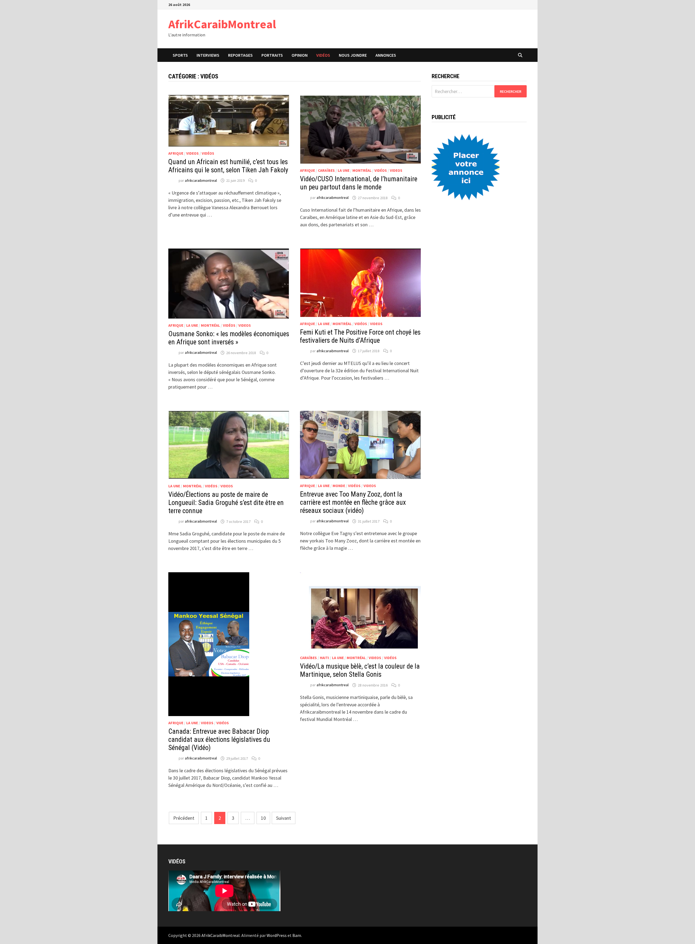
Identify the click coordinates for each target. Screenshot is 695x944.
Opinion (300, 55)
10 (263, 818)
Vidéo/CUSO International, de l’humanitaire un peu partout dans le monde (358, 183)
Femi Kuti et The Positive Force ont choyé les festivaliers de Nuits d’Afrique (360, 336)
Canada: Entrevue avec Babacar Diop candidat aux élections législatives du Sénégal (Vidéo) (219, 739)
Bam (296, 935)
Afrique (175, 153)
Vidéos (323, 55)
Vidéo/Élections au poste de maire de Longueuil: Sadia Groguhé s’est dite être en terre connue (226, 503)
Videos (192, 153)
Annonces (385, 55)
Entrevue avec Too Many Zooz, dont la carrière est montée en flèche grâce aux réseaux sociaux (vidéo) (353, 502)
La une (343, 170)
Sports (180, 55)
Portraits (272, 55)
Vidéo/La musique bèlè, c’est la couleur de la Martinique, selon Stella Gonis (360, 670)
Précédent (183, 818)
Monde (339, 485)
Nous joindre (353, 55)
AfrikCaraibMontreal (222, 24)
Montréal (361, 170)
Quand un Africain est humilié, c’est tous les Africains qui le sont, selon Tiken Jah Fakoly (228, 166)
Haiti (324, 657)
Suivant (283, 818)
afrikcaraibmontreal (201, 180)
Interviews (208, 55)
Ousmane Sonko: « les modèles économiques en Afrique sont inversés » (228, 338)
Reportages (240, 55)
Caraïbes (326, 170)
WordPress (277, 935)
